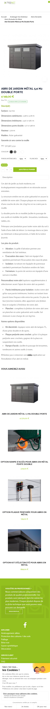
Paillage (4, 639)
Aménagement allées (10, 633)
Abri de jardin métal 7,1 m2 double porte (24, 414)
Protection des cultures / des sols (15, 636)
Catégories (2, 3)
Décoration (6, 649)
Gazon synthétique (9, 645)
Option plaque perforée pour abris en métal (24, 513)
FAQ (3, 661)
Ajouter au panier (26, 170)
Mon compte (43, 9)
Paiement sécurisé (9, 658)
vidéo (29, 355)
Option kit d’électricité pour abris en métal (24, 563)
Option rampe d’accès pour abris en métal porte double (24, 463)
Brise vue (5, 642)
